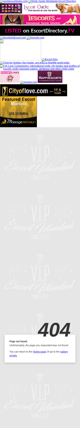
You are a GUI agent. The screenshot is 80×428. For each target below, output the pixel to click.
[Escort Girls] (50, 59)
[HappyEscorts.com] (50, 82)
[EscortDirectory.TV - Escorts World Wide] (40, 35)
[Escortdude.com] (20, 59)
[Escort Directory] (40, 12)
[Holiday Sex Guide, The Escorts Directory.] (35, 62)
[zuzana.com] (28, 82)
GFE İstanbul (19, 113)
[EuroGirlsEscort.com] (13, 37)
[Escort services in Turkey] (10, 82)
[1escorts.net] (40, 23)
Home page (39, 351)
